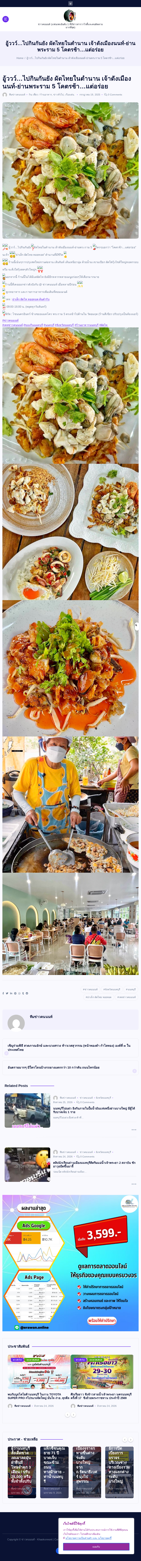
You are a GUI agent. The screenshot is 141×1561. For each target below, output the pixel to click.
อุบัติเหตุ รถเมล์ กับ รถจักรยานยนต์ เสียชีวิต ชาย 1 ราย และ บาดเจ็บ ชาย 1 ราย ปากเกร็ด (86, 1462)
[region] (96, 1536)
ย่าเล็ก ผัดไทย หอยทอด (99, 997)
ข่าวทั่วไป (58, 94)
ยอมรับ (96, 1546)
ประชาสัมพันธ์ (33, 1360)
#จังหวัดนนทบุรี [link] (64, 325)
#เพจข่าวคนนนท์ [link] (12, 325)
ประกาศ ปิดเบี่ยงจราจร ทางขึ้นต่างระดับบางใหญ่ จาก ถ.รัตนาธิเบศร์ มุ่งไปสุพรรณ (21, 1462)
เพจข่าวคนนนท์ (127, 997)
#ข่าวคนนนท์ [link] (10, 320)
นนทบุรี (132, 989)
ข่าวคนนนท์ (91, 989)
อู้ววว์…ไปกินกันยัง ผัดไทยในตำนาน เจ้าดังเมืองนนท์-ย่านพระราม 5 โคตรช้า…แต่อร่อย (75, 58)
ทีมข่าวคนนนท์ (17, 94)
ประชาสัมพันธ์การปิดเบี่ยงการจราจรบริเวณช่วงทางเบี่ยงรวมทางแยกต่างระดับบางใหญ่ (54, 1462)
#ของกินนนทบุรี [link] (33, 325)
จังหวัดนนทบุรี (112, 989)
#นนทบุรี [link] (49, 325)
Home (20, 58)
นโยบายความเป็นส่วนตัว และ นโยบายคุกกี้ (88, 1538)
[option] (39, 1381)
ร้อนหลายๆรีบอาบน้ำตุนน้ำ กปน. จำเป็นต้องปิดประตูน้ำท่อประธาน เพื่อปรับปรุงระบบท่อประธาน (119, 1462)
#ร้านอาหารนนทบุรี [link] (87, 325)
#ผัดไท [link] (103, 325)
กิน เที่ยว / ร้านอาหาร (40, 94)
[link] (31, 299)
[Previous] (67, 1414)
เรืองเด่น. (70, 94)
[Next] (73, 1414)
